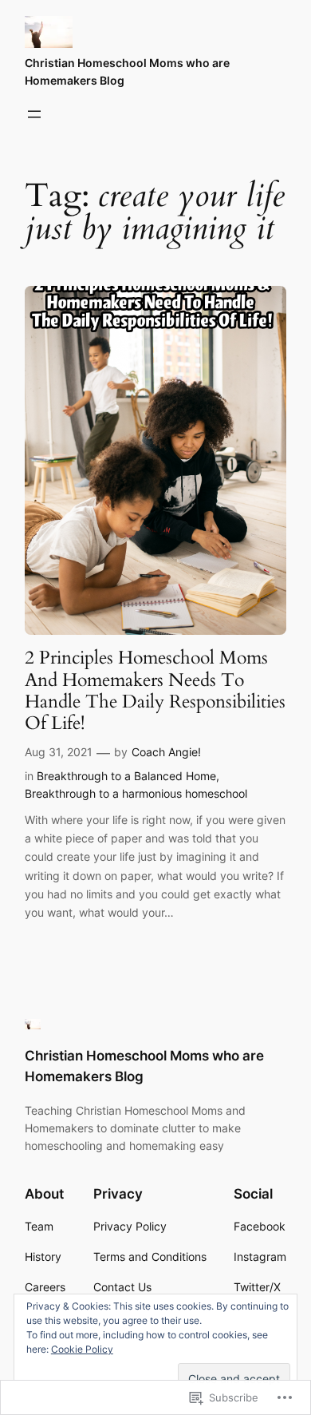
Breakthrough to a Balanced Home (126, 776)
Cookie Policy (82, 1349)
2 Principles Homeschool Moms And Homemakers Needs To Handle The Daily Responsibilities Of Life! (155, 690)
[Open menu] (34, 114)
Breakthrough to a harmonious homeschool (136, 793)
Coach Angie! (166, 752)
